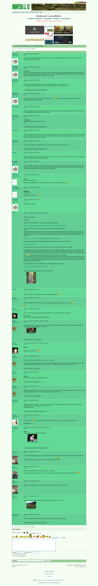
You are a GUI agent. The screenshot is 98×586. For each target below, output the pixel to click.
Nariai (41, 12)
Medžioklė (36, 45)
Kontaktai (49, 576)
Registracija (16, 12)
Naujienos (31, 18)
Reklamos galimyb (49, 573)
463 (30, 48)
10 (27, 48)
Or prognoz (65, 18)
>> (35, 48)
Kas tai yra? (38, 533)
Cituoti (24, 55)
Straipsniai (38, 18)
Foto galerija (47, 18)
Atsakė (26, 12)
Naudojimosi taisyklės (49, 571)
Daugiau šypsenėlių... (55, 537)
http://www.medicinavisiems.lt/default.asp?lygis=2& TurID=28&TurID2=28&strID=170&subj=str (45, 225)
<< (12, 48)
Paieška (37, 12)
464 (33, 48)
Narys (13, 57)
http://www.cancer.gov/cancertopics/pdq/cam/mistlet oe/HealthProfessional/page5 (42, 238)
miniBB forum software (49, 582)
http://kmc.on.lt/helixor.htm (29, 244)
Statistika (31, 12)
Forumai (22, 12)
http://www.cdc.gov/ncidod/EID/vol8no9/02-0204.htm (35, 266)
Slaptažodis (28, 552)
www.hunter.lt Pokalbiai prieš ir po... (23, 45)
